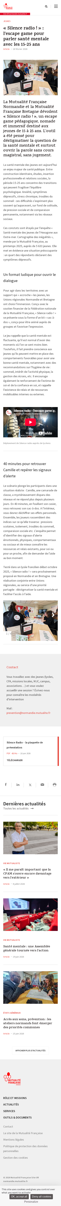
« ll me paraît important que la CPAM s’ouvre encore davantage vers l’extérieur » (27, 874)
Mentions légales (13, 1139)
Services (9, 1111)
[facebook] (5, 785)
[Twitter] (30, 785)
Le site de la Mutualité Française (23, 1133)
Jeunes (7, 21)
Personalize (31, 1201)
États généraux (12, 1012)
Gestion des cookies (15, 1157)
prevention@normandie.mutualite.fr (28, 713)
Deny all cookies (41, 1196)
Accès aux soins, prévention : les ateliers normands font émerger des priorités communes (27, 1023)
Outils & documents (17, 1117)
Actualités (11, 1104)
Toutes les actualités (16, 808)
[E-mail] (42, 785)
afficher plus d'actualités (30, 1050)
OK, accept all (19, 1196)
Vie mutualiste (11, 863)
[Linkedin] (18, 785)
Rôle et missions (15, 1098)
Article (6, 49)
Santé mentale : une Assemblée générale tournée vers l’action (26, 949)
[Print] (54, 785)
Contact (8, 1126)
